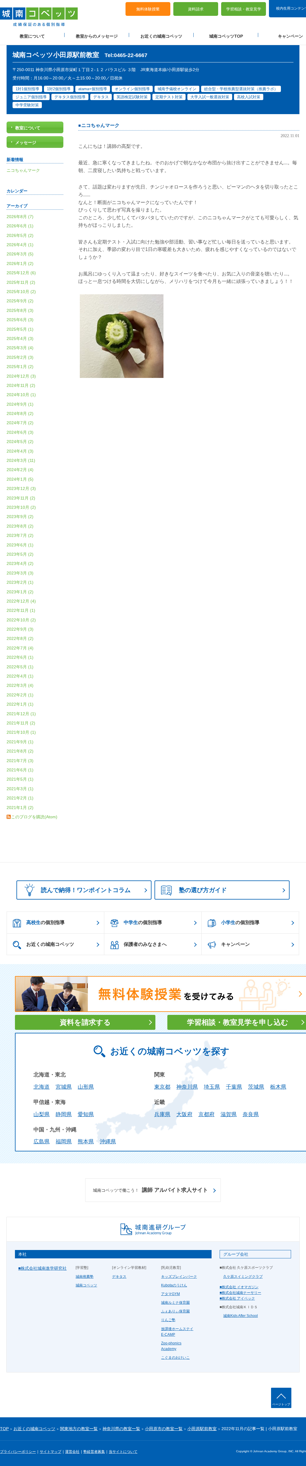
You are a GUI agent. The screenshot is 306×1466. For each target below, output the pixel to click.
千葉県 (234, 1087)
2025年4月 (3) (20, 338)
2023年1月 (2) (20, 591)
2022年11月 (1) (21, 610)
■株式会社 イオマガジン (239, 1287)
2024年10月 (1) (21, 394)
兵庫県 (162, 1114)
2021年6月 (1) (20, 770)
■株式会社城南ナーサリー (240, 1293)
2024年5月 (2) (20, 441)
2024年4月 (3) (20, 451)
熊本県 (86, 1142)
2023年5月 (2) (20, 554)
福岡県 (64, 1142)
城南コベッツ (86, 1285)
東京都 (162, 1087)
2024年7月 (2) (20, 422)
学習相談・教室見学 (243, 9)
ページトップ (281, 1404)
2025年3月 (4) (20, 347)
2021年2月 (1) (20, 798)
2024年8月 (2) (20, 413)
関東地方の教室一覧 (79, 1428)
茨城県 (256, 1087)
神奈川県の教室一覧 (121, 1428)
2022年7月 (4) (20, 648)
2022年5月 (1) (20, 666)
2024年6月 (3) (20, 432)
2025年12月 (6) (21, 272)
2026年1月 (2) (20, 263)
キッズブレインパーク (179, 1276)
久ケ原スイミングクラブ (243, 1276)
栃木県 (278, 1087)
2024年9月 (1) (20, 404)
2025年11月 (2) (21, 282)
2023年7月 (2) (20, 535)
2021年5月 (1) (20, 779)
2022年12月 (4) (21, 601)
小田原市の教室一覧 (164, 1428)
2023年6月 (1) (20, 545)
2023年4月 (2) (20, 563)
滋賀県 (229, 1114)
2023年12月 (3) (21, 488)
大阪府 (184, 1114)
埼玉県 (212, 1087)
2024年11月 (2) (21, 385)
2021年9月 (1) (20, 741)
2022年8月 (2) (20, 638)
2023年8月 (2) (20, 526)
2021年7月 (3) (20, 760)
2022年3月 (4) (20, 685)
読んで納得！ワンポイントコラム (86, 890)
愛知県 (86, 1114)
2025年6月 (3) (20, 319)
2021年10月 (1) (21, 732)
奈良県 (251, 1114)
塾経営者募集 (94, 1452)
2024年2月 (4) (20, 469)
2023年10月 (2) (21, 507)
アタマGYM (170, 1294)
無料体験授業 (148, 9)
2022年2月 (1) (20, 695)
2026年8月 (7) (20, 216)
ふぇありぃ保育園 (175, 1311)
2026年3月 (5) (20, 254)
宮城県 (64, 1087)
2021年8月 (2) (20, 751)
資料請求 (196, 9)
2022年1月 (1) (20, 704)
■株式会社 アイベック (237, 1298)
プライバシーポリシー (18, 1452)
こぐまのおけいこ (175, 1357)
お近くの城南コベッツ (161, 36)
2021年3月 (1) (20, 788)
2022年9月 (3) (20, 629)
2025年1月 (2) (20, 366)
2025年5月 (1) (20, 329)
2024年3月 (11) (21, 460)
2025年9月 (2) (20, 300)
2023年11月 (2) (21, 498)
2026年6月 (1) (20, 225)
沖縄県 (108, 1142)
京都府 (206, 1114)
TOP (4, 1428)
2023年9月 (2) (20, 516)
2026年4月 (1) (20, 244)
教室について (32, 36)
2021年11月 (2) (21, 723)
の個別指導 (45, 922)
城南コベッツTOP (226, 36)
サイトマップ (50, 1452)
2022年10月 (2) (21, 620)
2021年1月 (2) (20, 807)
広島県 (41, 1142)
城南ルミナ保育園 (175, 1302)
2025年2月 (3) (20, 357)
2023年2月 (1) (20, 582)
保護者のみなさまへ (145, 944)
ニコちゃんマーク (100, 125)
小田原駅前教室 (202, 1428)
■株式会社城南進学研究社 (42, 1268)
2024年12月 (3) (21, 376)
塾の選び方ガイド (203, 890)
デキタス (119, 1276)
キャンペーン (235, 944)
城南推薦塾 (85, 1276)
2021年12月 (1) (21, 713)
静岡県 (64, 1114)
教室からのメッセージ (97, 36)
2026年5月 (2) (20, 235)
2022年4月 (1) (20, 676)
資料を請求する (85, 1022)
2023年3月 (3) (20, 573)
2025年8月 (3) (20, 310)
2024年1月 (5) (20, 479)
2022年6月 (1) (20, 657)
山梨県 (41, 1114)
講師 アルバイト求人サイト (150, 1190)
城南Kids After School (240, 1316)
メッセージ (25, 142)
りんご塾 (168, 1320)
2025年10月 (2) (21, 291)
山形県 (86, 1087)
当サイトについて (123, 1452)
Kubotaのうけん (174, 1285)
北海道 (41, 1087)
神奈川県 (187, 1087)
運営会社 (72, 1452)
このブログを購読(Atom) (34, 816)
